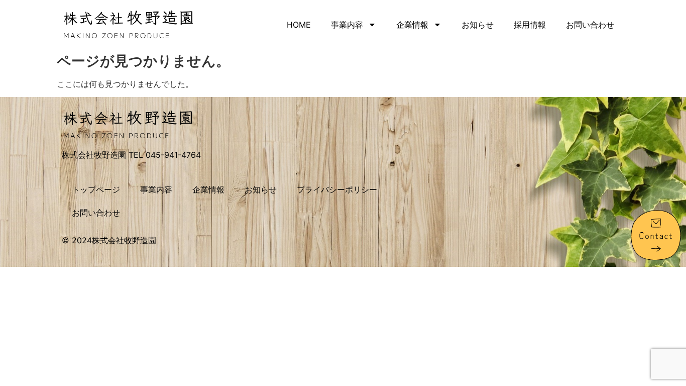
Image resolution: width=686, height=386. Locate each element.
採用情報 (530, 25)
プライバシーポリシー (337, 189)
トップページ (96, 189)
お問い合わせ (590, 25)
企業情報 (412, 25)
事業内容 (347, 25)
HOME (299, 25)
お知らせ (478, 25)
